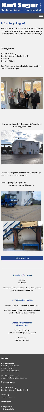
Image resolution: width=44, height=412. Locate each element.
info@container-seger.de (17, 378)
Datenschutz (8, 409)
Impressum (8, 407)
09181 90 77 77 (13, 375)
